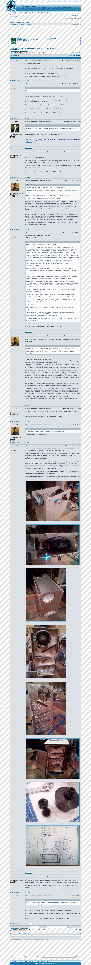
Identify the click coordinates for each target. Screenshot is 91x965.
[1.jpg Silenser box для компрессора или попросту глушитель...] (53, 520)
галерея (31, 12)
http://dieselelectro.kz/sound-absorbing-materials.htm (38, 879)
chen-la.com (41, 963)
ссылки (37, 12)
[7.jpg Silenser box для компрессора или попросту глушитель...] (53, 821)
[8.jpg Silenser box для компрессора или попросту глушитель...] (53, 865)
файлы (43, 12)
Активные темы (25, 22)
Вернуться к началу (14, 80)
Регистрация (14, 16)
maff (40, 76)
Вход (12, 15)
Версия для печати (15, 55)
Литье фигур (28, 24)
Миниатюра (21, 24)
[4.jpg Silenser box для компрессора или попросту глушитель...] (46, 678)
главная (14, 12)
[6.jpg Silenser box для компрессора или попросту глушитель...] (53, 778)
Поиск (79, 15)
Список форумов (14, 24)
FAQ (74, 15)
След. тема (78, 55)
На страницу (73, 52)
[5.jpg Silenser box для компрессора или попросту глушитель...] (46, 734)
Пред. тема (72, 55)
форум (20, 12)
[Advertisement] (45, 31)
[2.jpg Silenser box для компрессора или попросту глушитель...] (53, 564)
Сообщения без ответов (15, 22)
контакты (49, 12)
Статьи (25, 12)
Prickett (18, 49)
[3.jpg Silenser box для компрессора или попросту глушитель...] (46, 621)
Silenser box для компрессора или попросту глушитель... (35, 48)
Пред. (77, 52)
